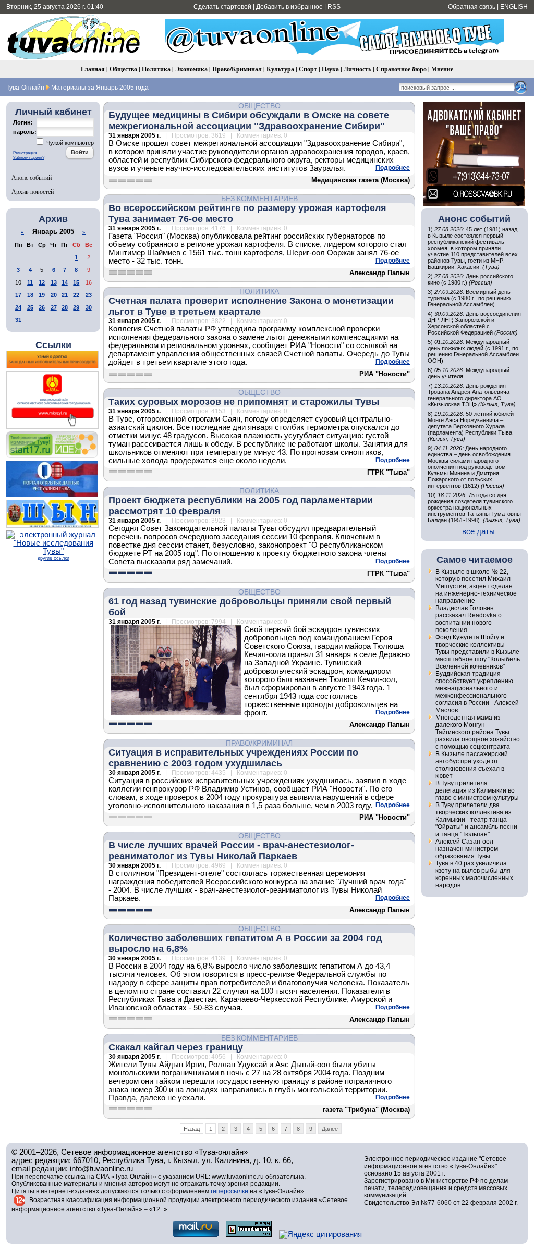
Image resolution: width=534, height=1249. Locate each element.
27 (54, 307)
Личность (357, 69)
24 (18, 307)
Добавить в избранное (289, 6)
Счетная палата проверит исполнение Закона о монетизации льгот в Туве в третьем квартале (251, 306)
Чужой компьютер (69, 143)
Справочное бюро (401, 69)
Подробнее (392, 167)
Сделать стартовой (222, 6)
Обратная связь (471, 6)
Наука (330, 69)
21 (65, 295)
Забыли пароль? (28, 157)
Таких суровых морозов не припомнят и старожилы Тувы (243, 402)
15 (76, 282)
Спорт (308, 69)
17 (18, 295)
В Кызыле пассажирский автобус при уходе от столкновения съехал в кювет (471, 765)
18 (30, 295)
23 (89, 295)
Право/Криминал (237, 69)
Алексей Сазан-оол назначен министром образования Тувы (466, 849)
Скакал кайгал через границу (175, 1047)
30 (89, 307)
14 (65, 282)
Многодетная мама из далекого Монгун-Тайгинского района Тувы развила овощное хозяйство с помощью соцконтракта (477, 732)
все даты (478, 531)
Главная (93, 69)
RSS (334, 6)
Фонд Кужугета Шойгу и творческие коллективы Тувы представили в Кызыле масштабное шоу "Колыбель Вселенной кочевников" (477, 652)
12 (42, 282)
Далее (330, 1129)
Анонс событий (31, 177)
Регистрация (25, 153)
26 (42, 307)
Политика (156, 69)
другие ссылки (53, 558)
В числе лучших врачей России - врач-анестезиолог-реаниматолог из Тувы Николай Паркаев (231, 850)
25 (30, 307)
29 (76, 307)
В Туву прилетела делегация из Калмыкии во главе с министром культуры (477, 790)
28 (65, 307)
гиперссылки (229, 1191)
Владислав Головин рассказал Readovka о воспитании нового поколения (468, 619)
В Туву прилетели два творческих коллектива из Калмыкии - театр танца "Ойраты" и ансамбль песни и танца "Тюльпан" (476, 819)
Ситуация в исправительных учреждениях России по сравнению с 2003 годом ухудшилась (233, 758)
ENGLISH (514, 6)
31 (18, 320)
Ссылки (53, 345)
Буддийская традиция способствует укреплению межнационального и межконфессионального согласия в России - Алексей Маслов (477, 692)
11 (30, 282)
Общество (123, 69)
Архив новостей (32, 191)
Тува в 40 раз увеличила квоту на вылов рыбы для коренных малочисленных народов (474, 874)
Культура (280, 69)
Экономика (191, 69)
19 (42, 295)
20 (54, 295)
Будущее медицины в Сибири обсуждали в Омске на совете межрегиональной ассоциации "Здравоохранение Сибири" (248, 120)
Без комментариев (259, 198)
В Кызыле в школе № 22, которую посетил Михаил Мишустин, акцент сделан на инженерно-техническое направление (476, 586)
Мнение (442, 69)
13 (54, 282)
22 (76, 295)
